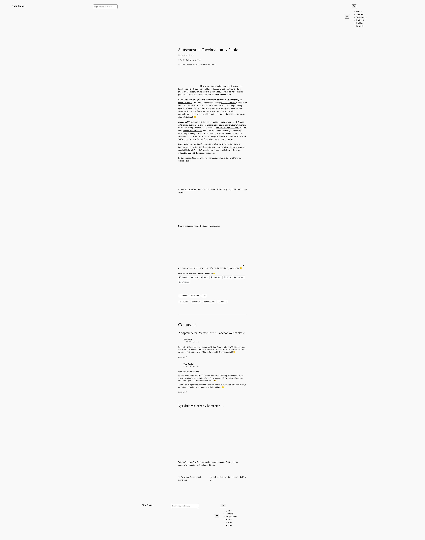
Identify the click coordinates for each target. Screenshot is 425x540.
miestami (187, 226)
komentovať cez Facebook (227, 128)
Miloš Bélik (188, 339)
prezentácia (191, 158)
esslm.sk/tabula (185, 103)
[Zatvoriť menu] (354, 6)
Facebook (183, 60)
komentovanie (201, 64)
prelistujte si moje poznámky (226, 268)
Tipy (199, 60)
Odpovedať (182, 357)
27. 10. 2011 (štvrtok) (191, 342)
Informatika (192, 60)
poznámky (211, 64)
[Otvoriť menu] (347, 17)
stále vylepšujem (228, 103)
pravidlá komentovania (192, 131)
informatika (182, 64)
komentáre (191, 64)
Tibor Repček (18, 6)
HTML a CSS (190, 189)
